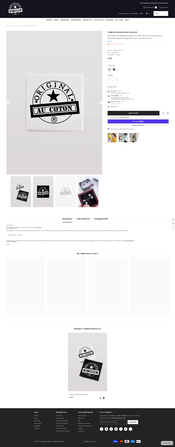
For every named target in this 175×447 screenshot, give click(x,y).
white (100, 398)
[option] (54, 102)
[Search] (161, 13)
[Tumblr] (121, 429)
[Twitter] (130, 429)
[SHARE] (167, 113)
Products (14, 25)
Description (67, 219)
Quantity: (110, 75)
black (103, 398)
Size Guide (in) (83, 219)
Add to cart (134, 113)
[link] (163, 113)
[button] (8, 102)
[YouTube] (125, 429)
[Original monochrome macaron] (87, 362)
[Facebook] (101, 429)
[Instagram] (106, 429)
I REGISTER (133, 422)
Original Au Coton (118, 50)
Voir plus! (110, 41)
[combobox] (159, 13)
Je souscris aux (114, 117)
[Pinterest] (111, 429)
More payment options (138, 125)
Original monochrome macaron (78, 394)
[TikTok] (116, 429)
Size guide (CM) (101, 219)
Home (8, 25)
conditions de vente (124, 117)
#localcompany (129, 240)
